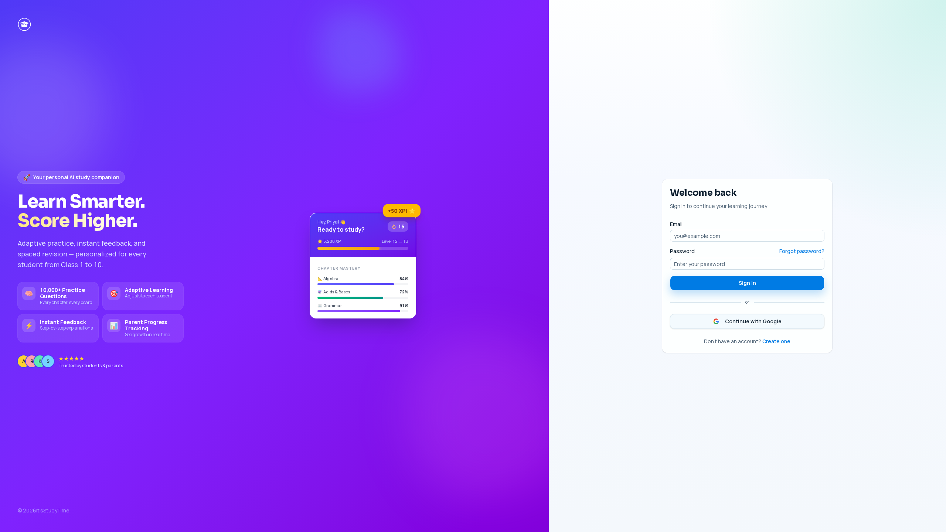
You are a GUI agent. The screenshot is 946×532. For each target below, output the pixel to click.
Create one (776, 341)
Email (676, 224)
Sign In (747, 282)
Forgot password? (801, 251)
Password (682, 251)
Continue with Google (753, 321)
